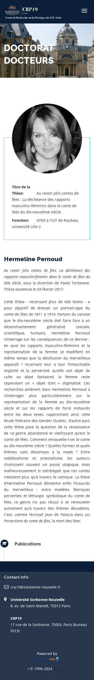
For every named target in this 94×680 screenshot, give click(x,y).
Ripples (59, 668)
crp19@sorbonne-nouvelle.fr (35, 587)
